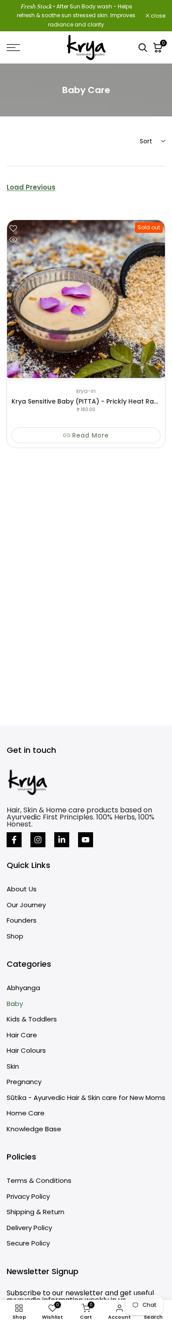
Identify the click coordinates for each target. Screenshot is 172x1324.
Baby (15, 1003)
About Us (22, 889)
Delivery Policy (29, 1227)
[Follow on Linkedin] (61, 839)
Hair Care (22, 1035)
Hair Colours (26, 1050)
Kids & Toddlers (32, 1019)
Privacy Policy (28, 1196)
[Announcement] (76, 15)
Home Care (26, 1113)
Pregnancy (24, 1081)
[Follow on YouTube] (85, 839)
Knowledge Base (34, 1128)
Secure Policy (28, 1243)
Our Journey (26, 904)
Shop (15, 936)
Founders (22, 920)
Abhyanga (23, 987)
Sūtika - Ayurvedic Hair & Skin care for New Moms (86, 1097)
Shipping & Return (35, 1211)
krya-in (86, 391)
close (157, 16)
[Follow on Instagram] (37, 839)
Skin (13, 1066)
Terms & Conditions (39, 1180)
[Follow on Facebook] (14, 839)
